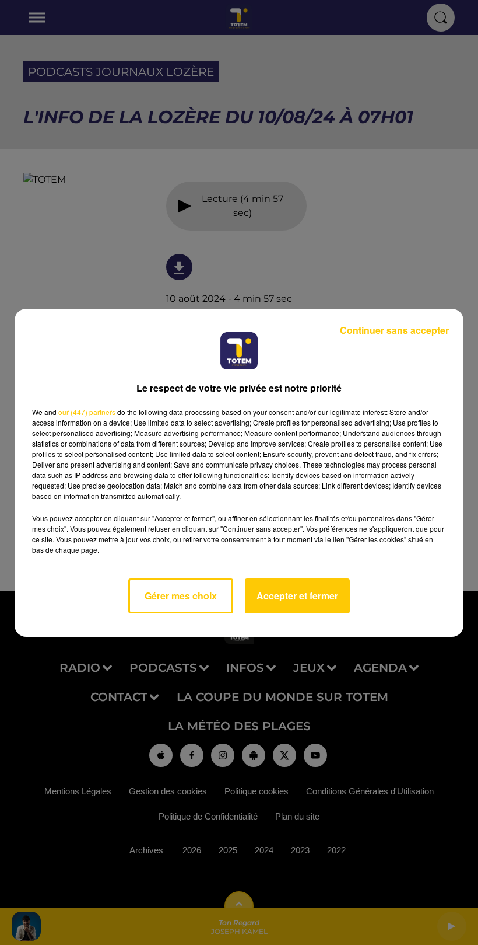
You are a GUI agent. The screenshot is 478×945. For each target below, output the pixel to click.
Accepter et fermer (297, 595)
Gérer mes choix (181, 595)
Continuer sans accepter (394, 330)
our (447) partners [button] (86, 412)
